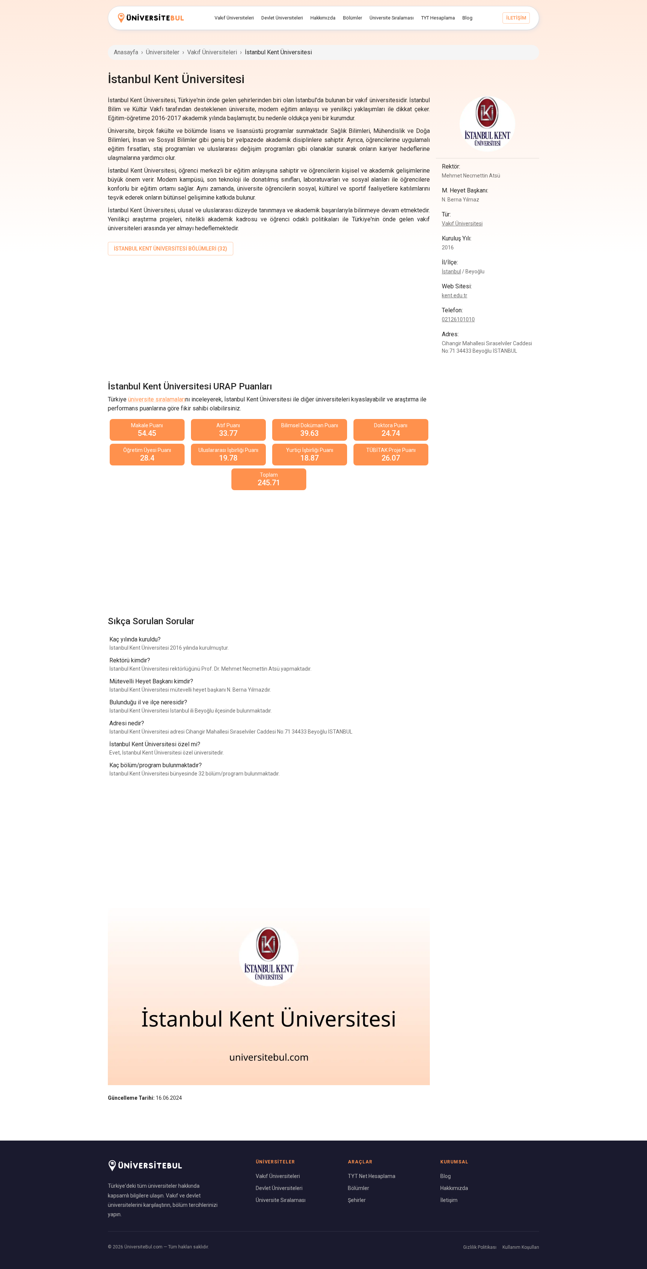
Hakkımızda (454, 1188)
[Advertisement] (269, 316)
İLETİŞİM (516, 18)
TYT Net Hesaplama (371, 1176)
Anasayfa (126, 52)
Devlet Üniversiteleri (279, 1188)
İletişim (449, 1200)
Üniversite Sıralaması (281, 1200)
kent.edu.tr (454, 295)
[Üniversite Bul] (151, 18)
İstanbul (451, 271)
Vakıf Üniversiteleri (212, 52)
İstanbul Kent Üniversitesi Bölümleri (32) (170, 249)
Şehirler (357, 1200)
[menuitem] (234, 18)
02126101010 (458, 319)
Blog (445, 1176)
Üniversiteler (162, 52)
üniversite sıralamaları (156, 399)
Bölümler (358, 1188)
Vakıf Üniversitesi (462, 224)
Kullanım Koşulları (520, 1247)
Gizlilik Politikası (479, 1247)
